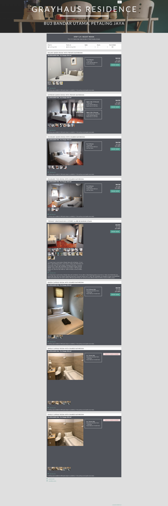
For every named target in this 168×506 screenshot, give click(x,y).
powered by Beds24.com (116, 504)
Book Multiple (112, 45)
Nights (86, 45)
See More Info (53, 88)
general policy (52, 479)
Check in (50, 45)
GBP (119, 2)
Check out (68, 45)
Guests (98, 45)
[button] (50, 69)
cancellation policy (52, 481)
